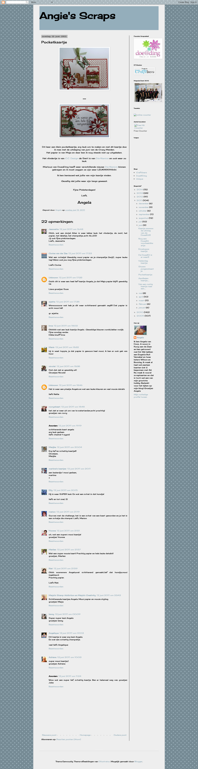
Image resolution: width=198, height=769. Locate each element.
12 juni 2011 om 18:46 (70, 385)
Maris (51, 347)
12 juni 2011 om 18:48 (73, 407)
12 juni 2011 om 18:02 (66, 326)
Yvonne (52, 531)
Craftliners (141, 172)
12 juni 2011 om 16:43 (71, 229)
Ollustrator (104, 761)
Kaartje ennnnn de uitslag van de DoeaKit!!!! (145, 231)
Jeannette (54, 229)
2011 (140, 200)
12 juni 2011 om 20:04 (69, 447)
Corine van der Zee (58, 253)
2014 (140, 189)
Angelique (54, 633)
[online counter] (142, 115)
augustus (144, 218)
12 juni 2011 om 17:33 (70, 277)
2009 (141, 316)
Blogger (138, 761)
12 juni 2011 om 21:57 (69, 549)
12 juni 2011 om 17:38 (67, 302)
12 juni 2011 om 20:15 (66, 490)
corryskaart (54, 407)
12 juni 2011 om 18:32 (67, 347)
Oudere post (120, 735)
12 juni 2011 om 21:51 (68, 531)
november (144, 207)
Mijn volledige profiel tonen (141, 395)
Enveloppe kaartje (143, 250)
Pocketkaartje (145, 274)
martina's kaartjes (57, 469)
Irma (51, 326)
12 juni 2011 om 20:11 (79, 469)
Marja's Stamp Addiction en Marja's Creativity (72, 595)
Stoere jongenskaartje (146, 268)
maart (142, 300)
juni (141, 225)
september (144, 214)
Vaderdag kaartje (143, 262)
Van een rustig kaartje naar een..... (145, 286)
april (141, 297)
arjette (52, 302)
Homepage (85, 735)
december (144, 203)
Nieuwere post (49, 735)
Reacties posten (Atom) (68, 739)
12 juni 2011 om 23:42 (109, 595)
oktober (143, 211)
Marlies (52, 549)
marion (52, 512)
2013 (140, 193)
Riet (51, 568)
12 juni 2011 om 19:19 (70, 425)
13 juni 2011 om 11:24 (69, 676)
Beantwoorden (56, 245)
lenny (51, 614)
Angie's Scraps (77, 15)
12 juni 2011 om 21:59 (65, 568)
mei (141, 293)
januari (142, 307)
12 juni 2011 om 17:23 (80, 253)
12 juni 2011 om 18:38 (68, 366)
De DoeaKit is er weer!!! (145, 256)
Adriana (52, 657)
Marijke (52, 447)
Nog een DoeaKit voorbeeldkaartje (145, 241)
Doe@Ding (141, 176)
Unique (139, 179)
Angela (140, 337)
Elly (51, 490)
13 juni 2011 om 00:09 (67, 614)
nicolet (52, 366)
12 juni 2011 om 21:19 (68, 512)
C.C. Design (71, 158)
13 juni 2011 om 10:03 (69, 657)
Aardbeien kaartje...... (143, 279)
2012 (140, 197)
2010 (140, 312)
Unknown (53, 277)
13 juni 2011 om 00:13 (72, 633)
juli (140, 221)
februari (143, 304)
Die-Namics (102, 158)
